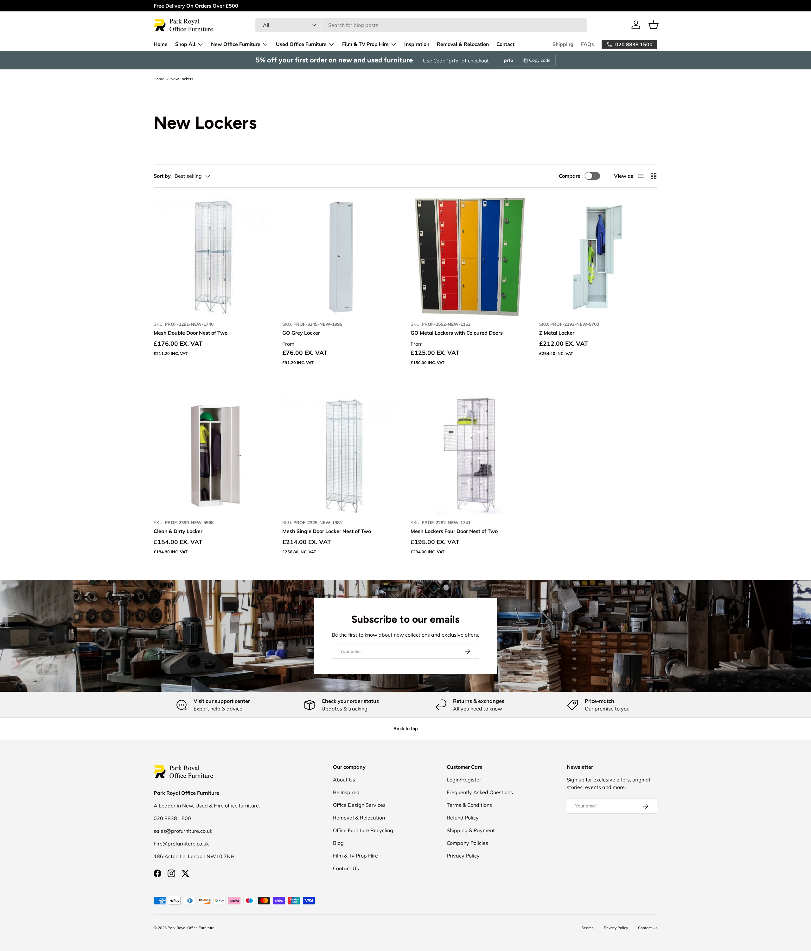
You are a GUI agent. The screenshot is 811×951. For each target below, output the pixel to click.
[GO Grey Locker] (341, 257)
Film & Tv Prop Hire (355, 855)
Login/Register (464, 779)
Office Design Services (359, 805)
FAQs (587, 44)
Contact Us (346, 868)
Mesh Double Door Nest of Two (190, 333)
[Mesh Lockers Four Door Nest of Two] (470, 455)
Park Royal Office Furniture (191, 927)
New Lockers (181, 78)
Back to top (405, 728)
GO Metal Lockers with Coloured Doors (457, 333)
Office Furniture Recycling (363, 830)
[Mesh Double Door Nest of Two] (213, 257)
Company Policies (467, 843)
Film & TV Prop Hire (365, 44)
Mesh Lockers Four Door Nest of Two (454, 531)
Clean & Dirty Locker (178, 531)
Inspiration (416, 44)
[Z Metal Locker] (598, 257)
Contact (505, 44)
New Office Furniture (235, 44)
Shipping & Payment (471, 830)
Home (161, 44)
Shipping (562, 44)
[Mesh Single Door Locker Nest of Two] (341, 455)
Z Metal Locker (556, 333)
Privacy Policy (463, 855)
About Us (344, 779)
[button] (654, 25)
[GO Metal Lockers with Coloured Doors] (470, 257)
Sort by (162, 176)
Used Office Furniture (301, 44)
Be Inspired (346, 792)
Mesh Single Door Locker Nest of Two (326, 531)
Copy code (540, 60)
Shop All (185, 44)
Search (588, 927)
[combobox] (420, 25)
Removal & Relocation (463, 44)
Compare (569, 176)
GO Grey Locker (301, 333)
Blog (338, 843)
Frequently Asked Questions (480, 792)
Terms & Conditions (469, 805)
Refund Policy (463, 817)
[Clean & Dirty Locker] (213, 455)
